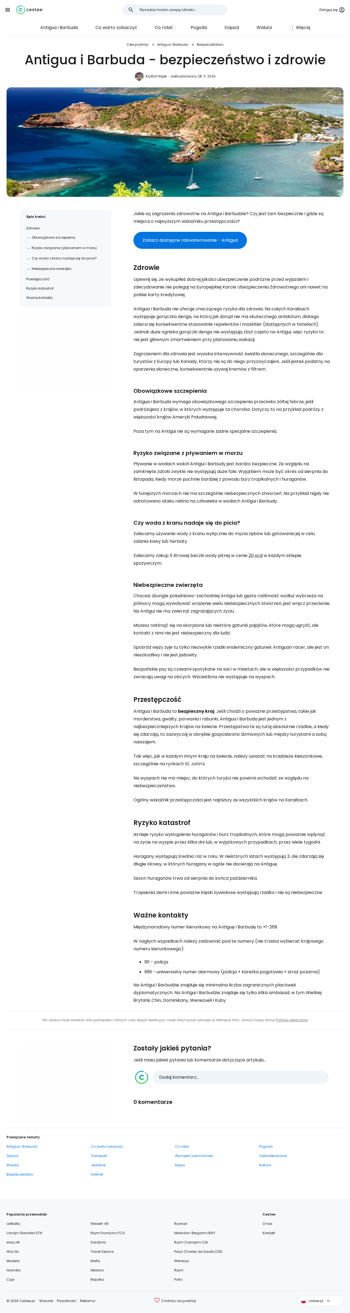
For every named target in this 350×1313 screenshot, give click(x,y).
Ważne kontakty (39, 297)
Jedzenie (98, 1165)
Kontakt (268, 1233)
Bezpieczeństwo (210, 44)
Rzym (178, 1270)
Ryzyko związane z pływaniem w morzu (64, 248)
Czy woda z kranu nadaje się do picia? (64, 258)
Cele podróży (137, 44)
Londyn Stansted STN (24, 1233)
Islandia (14, 1270)
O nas (267, 1223)
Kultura (265, 1165)
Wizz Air (13, 1251)
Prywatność (66, 1300)
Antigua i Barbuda (59, 27)
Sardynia (98, 1242)
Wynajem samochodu (194, 1155)
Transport (99, 1155)
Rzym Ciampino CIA (191, 1242)
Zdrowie (32, 228)
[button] (7, 9)
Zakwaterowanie (273, 1155)
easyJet (13, 1242)
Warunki (46, 1300)
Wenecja (181, 1261)
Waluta (264, 27)
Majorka (97, 1279)
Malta (95, 1261)
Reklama (87, 1300)
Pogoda (199, 27)
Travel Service (102, 1251)
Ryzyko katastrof (40, 288)
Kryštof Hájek (156, 76)
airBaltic (14, 1223)
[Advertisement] (66, 351)
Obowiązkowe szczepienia (53, 237)
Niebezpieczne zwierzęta (51, 268)
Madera (13, 1261)
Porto (178, 1279)
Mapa (180, 1165)
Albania (97, 1270)
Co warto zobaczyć (116, 27)
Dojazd (231, 27)
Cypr (10, 1279)
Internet (97, 1174)
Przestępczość (38, 279)
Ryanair (180, 1223)
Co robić (164, 27)
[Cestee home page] (29, 9)
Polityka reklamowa (292, 1020)
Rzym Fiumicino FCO (108, 1233)
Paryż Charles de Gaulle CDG (198, 1251)
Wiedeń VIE (100, 1223)
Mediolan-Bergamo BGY (194, 1233)
